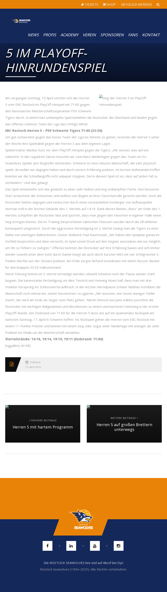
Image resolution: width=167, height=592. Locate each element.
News (33, 34)
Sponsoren (112, 34)
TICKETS (91, 4)
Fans (133, 34)
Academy (69, 34)
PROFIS (49, 34)
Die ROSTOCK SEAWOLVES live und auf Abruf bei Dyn (83, 563)
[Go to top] (83, 519)
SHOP (111, 4)
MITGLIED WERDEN (136, 4)
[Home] (21, 17)
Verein (89, 34)
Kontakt (151, 34)
